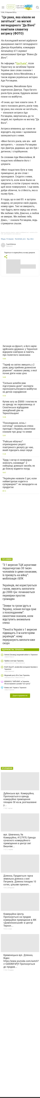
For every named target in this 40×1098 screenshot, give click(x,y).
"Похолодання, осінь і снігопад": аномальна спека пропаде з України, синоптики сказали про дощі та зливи (19, 427)
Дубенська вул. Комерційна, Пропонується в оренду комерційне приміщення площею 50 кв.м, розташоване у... (19, 799)
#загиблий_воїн (20, 239)
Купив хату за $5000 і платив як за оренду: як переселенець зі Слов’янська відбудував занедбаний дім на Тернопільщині (20, 407)
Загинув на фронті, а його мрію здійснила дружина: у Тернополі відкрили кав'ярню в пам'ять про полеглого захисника (20, 350)
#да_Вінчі (30, 239)
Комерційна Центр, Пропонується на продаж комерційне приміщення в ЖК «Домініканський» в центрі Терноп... (19, 919)
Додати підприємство (20, 696)
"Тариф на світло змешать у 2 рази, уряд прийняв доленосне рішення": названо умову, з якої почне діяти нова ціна (20, 369)
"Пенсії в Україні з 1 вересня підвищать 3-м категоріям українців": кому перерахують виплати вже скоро (20, 636)
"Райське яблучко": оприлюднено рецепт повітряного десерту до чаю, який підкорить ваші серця (18, 446)
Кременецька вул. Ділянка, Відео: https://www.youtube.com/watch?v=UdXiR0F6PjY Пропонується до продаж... (21, 961)
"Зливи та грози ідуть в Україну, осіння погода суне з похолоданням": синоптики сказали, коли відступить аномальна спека (19, 614)
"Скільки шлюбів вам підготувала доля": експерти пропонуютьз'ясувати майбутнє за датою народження (20, 387)
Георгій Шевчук (11, 244)
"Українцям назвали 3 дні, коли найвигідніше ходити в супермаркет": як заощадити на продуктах (20, 483)
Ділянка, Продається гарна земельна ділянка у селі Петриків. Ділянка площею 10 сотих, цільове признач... (19, 880)
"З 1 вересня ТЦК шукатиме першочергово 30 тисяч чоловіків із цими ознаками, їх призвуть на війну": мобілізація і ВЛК (20, 571)
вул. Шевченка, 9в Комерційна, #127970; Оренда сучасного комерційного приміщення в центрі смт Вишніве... (19, 840)
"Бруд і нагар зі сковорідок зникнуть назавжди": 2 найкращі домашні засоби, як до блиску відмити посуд (19, 464)
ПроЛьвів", (21, 63)
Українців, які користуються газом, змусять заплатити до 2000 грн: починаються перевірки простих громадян (20, 592)
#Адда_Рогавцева (7, 239)
